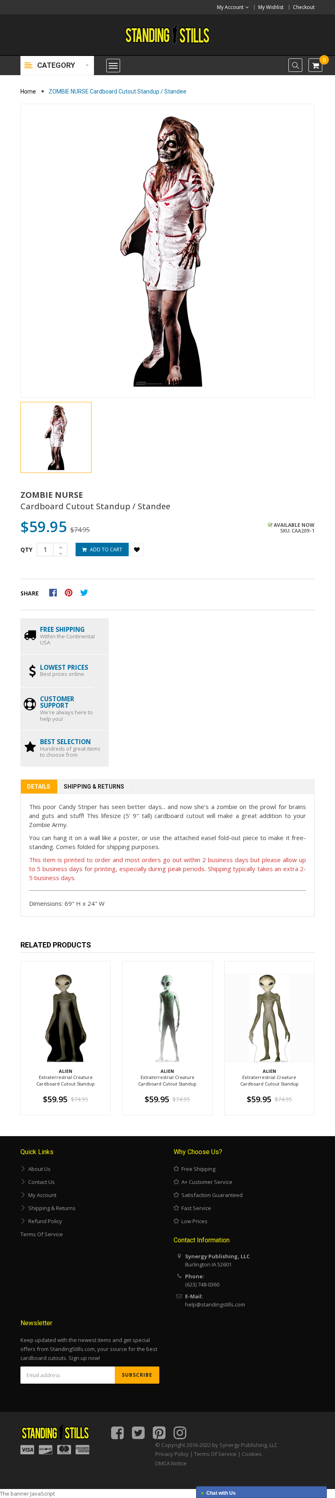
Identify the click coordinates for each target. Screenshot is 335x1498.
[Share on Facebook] (56, 591)
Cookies (252, 1454)
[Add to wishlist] (136, 549)
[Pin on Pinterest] (71, 591)
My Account (41, 1195)
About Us (38, 1169)
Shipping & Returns (94, 786)
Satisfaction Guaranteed (211, 1195)
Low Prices (193, 1221)
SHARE (29, 593)
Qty (26, 549)
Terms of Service (41, 1234)
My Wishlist (271, 7)
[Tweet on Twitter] (86, 591)
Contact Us (40, 1182)
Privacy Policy (172, 1454)
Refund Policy (44, 1221)
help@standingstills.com (215, 1304)
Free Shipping (197, 1169)
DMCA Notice (171, 1463)
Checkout (304, 7)
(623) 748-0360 (202, 1284)
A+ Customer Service (205, 1182)
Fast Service (195, 1208)
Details (38, 786)
